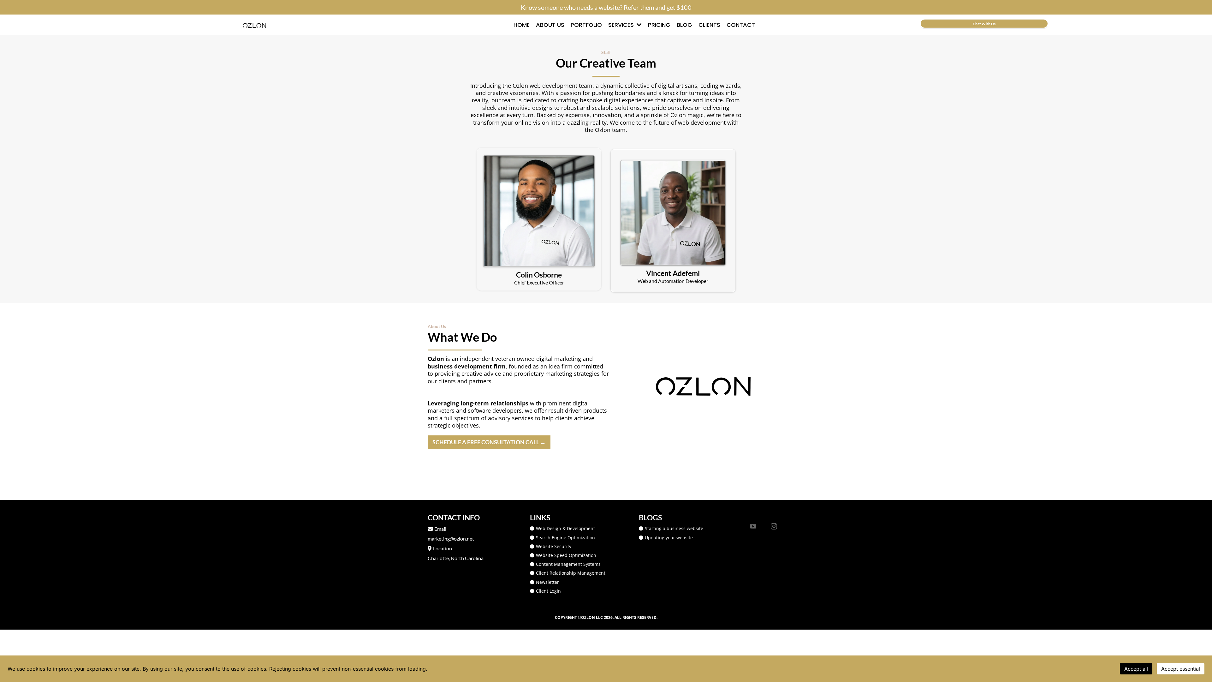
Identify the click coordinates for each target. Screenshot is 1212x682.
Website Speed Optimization (566, 555)
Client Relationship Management (570, 573)
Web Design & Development (565, 528)
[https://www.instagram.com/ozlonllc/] (774, 526)
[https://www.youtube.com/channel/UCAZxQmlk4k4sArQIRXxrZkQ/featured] (753, 526)
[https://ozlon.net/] (254, 25)
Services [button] (621, 25)
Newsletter (547, 582)
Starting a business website (674, 528)
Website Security (553, 546)
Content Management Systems (568, 564)
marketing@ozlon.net (451, 538)
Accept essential (1180, 669)
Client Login (548, 591)
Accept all (1136, 669)
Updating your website (669, 538)
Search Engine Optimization (565, 538)
